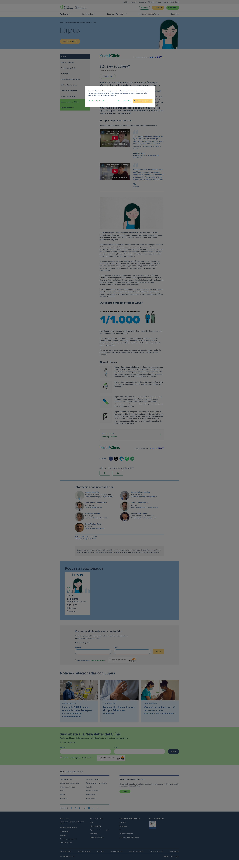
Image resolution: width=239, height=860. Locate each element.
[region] (120, 96)
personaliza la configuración (107, 95)
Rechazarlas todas (124, 101)
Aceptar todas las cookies (142, 101)
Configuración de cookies (97, 101)
